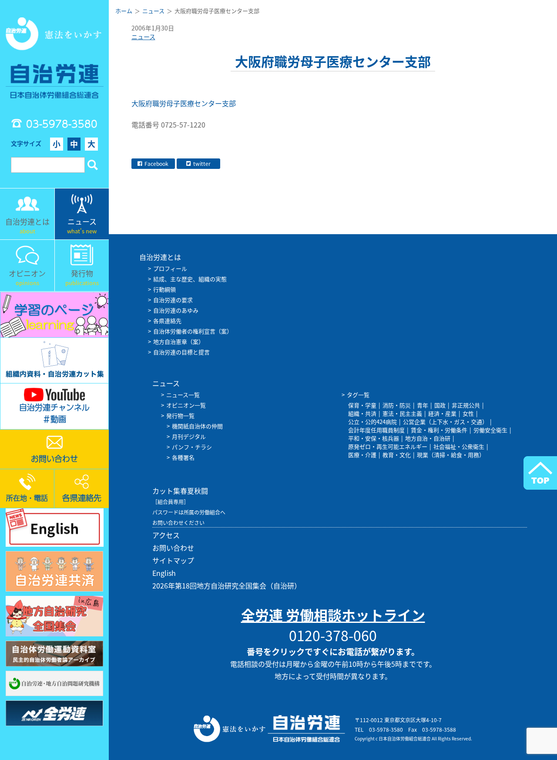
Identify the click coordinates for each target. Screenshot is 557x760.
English (164, 573)
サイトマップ (173, 560)
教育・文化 (397, 455)
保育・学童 (362, 405)
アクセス (166, 535)
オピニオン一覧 (186, 405)
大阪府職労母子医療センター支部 (184, 103)
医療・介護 (362, 455)
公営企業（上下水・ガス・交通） (445, 421)
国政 (440, 405)
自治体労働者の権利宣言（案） (192, 331)
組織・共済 (362, 413)
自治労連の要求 (173, 300)
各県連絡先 (167, 320)
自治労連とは (160, 257)
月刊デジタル (189, 436)
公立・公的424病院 (372, 421)
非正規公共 (466, 405)
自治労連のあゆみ (175, 310)
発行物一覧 (180, 415)
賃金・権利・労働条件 (439, 430)
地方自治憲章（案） (178, 341)
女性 (468, 413)
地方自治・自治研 (427, 438)
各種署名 (183, 457)
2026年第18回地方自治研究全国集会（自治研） (226, 585)
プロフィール (170, 268)
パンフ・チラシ (192, 447)
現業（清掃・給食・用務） (451, 455)
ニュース (143, 36)
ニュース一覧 (183, 394)
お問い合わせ (173, 547)
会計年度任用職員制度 (376, 430)
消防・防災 (397, 405)
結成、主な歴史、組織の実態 (190, 279)
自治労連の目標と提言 (181, 352)
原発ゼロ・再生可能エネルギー (387, 446)
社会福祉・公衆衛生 (458, 446)
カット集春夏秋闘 (180, 490)
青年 (422, 405)
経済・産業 (442, 413)
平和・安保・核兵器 (373, 438)
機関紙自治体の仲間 (197, 426)
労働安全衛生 (490, 430)
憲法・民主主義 (402, 413)
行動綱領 (164, 289)
